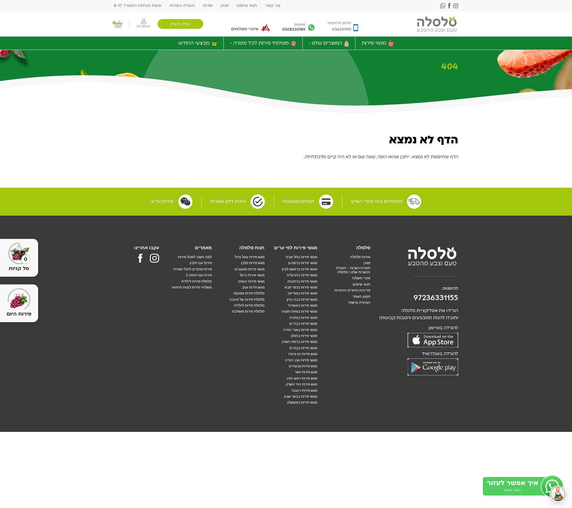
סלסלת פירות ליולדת (249, 305)
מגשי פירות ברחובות (302, 281)
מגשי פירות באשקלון (302, 402)
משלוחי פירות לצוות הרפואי (192, 287)
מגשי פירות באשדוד (302, 305)
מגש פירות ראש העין (302, 378)
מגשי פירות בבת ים (303, 324)
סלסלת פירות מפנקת (249, 293)
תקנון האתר (361, 296)
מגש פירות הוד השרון (301, 384)
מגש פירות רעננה (304, 390)
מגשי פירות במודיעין (302, 293)
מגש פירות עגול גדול (250, 257)
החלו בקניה (180, 24)
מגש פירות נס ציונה (302, 354)
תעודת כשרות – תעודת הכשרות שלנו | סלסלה (353, 270)
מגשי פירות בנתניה (303, 318)
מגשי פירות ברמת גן (302, 263)
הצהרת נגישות (359, 302)
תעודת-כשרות (182, 5)
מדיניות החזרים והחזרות (352, 290)
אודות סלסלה (360, 257)
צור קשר (272, 5)
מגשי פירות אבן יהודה (301, 360)
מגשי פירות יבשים (251, 281)
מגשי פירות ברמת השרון (299, 342)
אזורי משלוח (361, 278)
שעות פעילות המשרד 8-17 (137, 5)
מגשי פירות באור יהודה (300, 330)
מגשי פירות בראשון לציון (299, 269)
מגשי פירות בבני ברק (302, 299)
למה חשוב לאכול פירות (195, 257)
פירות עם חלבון (200, 263)
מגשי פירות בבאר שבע (300, 396)
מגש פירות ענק (254, 287)
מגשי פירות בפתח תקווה (299, 311)
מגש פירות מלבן (253, 263)
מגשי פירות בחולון (304, 336)
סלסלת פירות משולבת (248, 311)
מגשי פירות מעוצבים (249, 269)
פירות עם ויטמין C (199, 275)
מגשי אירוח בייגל (252, 275)
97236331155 (436, 298)
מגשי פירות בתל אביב (301, 257)
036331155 (341, 29)
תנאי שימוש (247, 5)
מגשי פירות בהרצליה (302, 275)
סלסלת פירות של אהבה (247, 299)
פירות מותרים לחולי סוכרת (192, 269)
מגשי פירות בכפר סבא (301, 287)
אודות (208, 5)
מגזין (225, 5)
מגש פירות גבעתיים (303, 366)
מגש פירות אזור (306, 372)
